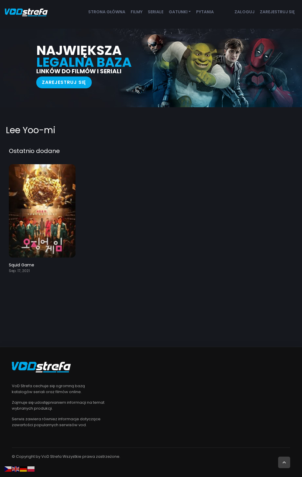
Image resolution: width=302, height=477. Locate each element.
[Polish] (31, 469)
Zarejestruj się (277, 12)
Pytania (205, 12)
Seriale (155, 12)
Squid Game (21, 265)
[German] (23, 469)
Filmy (136, 12)
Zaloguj (244, 12)
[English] (16, 469)
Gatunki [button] (178, 12)
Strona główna (106, 12)
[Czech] (8, 469)
